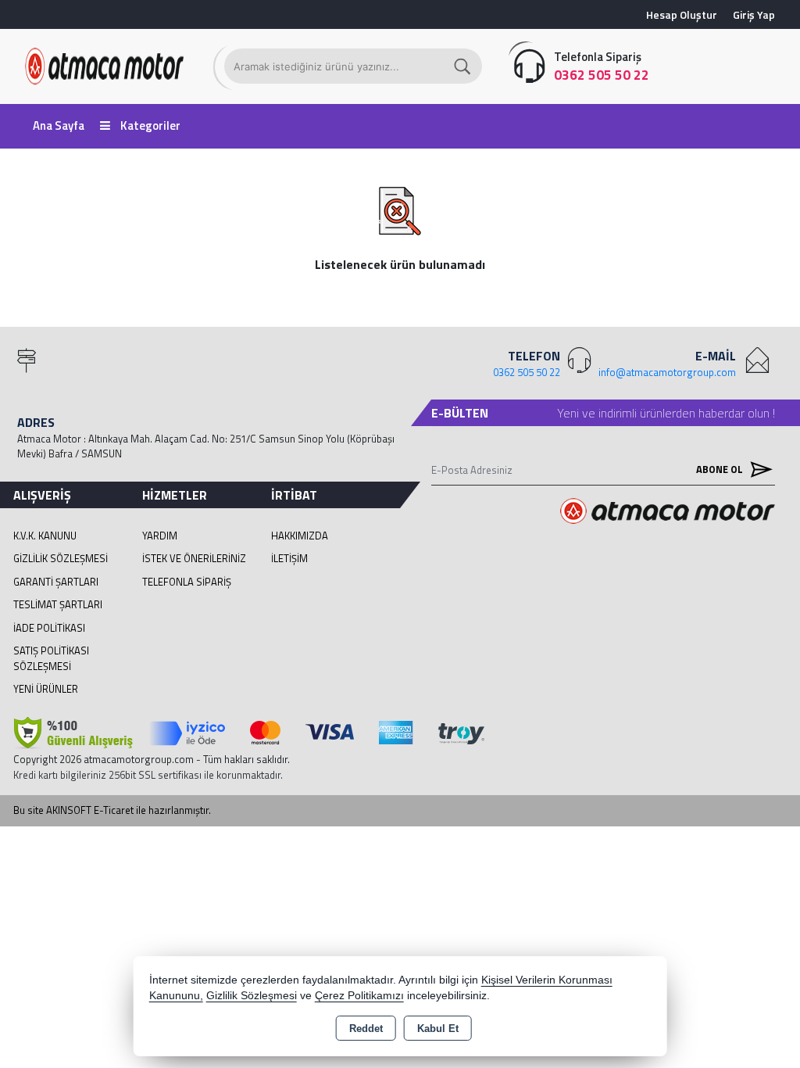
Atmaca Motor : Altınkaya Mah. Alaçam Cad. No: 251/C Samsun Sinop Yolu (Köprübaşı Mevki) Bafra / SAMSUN (206, 446)
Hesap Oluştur (681, 14)
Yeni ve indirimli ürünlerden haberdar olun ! (666, 412)
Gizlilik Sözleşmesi (60, 558)
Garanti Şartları (55, 582)
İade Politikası (49, 628)
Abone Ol (720, 469)
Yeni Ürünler (45, 689)
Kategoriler (149, 125)
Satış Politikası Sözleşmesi (51, 658)
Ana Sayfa (58, 125)
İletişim (289, 558)
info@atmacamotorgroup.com (667, 372)
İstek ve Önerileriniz (194, 558)
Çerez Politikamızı (359, 996)
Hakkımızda (299, 535)
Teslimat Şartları (57, 604)
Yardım (159, 535)
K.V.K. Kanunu (45, 535)
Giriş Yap (754, 14)
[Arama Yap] (463, 66)
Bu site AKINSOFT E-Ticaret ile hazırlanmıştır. (112, 810)
